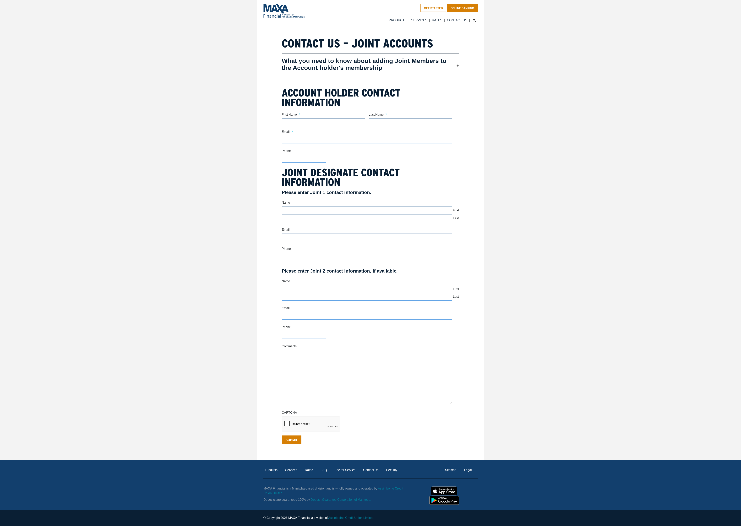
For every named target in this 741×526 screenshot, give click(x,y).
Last (456, 218)
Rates (437, 20)
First (456, 210)
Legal (468, 470)
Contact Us (457, 20)
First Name (291, 114)
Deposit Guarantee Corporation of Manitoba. (341, 499)
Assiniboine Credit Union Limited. (351, 517)
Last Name (378, 114)
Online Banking (462, 8)
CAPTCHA (289, 412)
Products (398, 20)
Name (286, 202)
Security (391, 470)
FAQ (324, 470)
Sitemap (450, 470)
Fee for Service (345, 470)
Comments (289, 346)
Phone (286, 150)
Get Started (433, 8)
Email (287, 131)
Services (419, 20)
